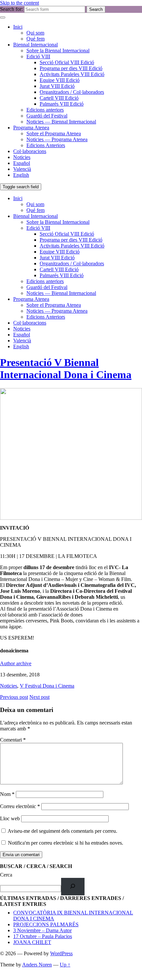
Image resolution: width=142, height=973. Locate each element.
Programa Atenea (31, 127)
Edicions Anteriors (45, 145)
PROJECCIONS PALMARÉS (46, 924)
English (21, 175)
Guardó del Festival (46, 115)
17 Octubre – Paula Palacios (42, 936)
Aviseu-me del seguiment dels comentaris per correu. (62, 831)
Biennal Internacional (35, 44)
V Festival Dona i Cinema (47, 686)
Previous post (14, 697)
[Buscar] (73, 886)
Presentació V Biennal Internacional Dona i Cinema (65, 368)
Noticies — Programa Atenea (57, 139)
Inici (17, 27)
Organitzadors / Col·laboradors (72, 92)
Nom (7, 794)
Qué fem (35, 38)
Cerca (6, 875)
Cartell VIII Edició (59, 98)
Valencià (22, 169)
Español (21, 163)
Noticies (21, 157)
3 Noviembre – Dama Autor (42, 930)
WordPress (61, 953)
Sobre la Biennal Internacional (57, 50)
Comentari (13, 740)
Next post (39, 697)
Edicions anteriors (45, 110)
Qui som (35, 33)
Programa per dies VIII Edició (71, 68)
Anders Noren (37, 964)
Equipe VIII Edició (60, 80)
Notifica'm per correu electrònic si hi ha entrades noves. (65, 843)
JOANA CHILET (32, 942)
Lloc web (10, 818)
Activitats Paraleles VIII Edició (72, 74)
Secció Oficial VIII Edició (67, 62)
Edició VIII (38, 56)
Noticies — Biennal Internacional (61, 121)
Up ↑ (65, 964)
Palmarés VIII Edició (62, 104)
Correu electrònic (20, 806)
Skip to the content (19, 3)
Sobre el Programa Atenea (53, 133)
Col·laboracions (29, 151)
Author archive (15, 663)
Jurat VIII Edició (57, 86)
